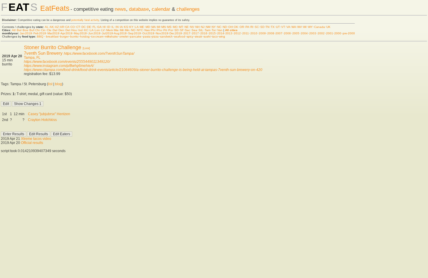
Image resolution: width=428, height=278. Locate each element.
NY (214, 26)
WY (310, 26)
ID (108, 26)
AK (52, 26)
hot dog (85, 36)
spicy (190, 36)
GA (99, 26)
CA (67, 26)
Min (127, 30)
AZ (57, 26)
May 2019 (80, 33)
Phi (153, 30)
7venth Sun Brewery (43, 53)
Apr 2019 (66, 33)
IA (121, 26)
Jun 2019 (94, 33)
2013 (228, 33)
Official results (32, 143)
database (139, 9)
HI (104, 26)
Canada (319, 26)
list (50, 84)
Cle (49, 30)
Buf (31, 30)
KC (86, 30)
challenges (188, 9)
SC (257, 26)
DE (89, 26)
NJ (202, 26)
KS (126, 26)
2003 (312, 33)
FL (94, 26)
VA (288, 26)
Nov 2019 (162, 33)
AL (47, 26)
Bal (19, 30)
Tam (207, 30)
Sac (187, 30)
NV (192, 26)
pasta (147, 36)
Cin (43, 30)
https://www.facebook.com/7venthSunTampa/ (99, 53)
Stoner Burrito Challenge (52, 47)
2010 (253, 33)
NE (187, 26)
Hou (74, 30)
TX (273, 26)
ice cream (97, 36)
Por (170, 30)
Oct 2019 (148, 33)
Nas (147, 30)
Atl (13, 30)
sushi (207, 36)
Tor (214, 30)
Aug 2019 (120, 33)
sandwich (166, 36)
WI (305, 26)
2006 (287, 33)
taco (215, 36)
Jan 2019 (26, 33)
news (120, 9)
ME (142, 26)
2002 (321, 33)
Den (61, 30)
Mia (116, 30)
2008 (270, 33)
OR (242, 26)
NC (219, 26)
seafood (179, 36)
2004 (304, 33)
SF (182, 30)
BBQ (40, 36)
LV (103, 30)
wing (222, 36)
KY (131, 26)
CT (78, 26)
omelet (123, 36)
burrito (74, 36)
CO (72, 26)
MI (158, 26)
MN (163, 26)
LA (136, 26)
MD (148, 26)
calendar (161, 9)
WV (299, 26)
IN (117, 26)
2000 (337, 33)
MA (153, 26)
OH (230, 26)
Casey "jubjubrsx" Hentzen (49, 114)
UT (278, 26)
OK (236, 26)
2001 (329, 33)
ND (225, 26)
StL (201, 30)
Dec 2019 (175, 33)
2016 (203, 33)
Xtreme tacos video (36, 139)
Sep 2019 (134, 33)
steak (198, 36)
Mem (109, 30)
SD (262, 26)
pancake (136, 36)
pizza (155, 36)
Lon (97, 30)
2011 (245, 33)
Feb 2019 (39, 33)
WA (293, 26)
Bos (25, 30)
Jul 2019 (107, 33)
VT (283, 26)
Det (68, 30)
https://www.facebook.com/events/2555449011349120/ (67, 62)
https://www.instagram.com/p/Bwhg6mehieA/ (59, 66)
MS (169, 26)
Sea (194, 30)
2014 (220, 33)
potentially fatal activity (85, 20)
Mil (121, 30)
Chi (37, 30)
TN (267, 26)
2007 (278, 33)
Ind (80, 30)
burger (64, 36)
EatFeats (55, 8)
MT (181, 26)
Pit (165, 30)
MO (175, 26)
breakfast (52, 36)
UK (328, 26)
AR (62, 26)
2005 (295, 33)
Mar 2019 (53, 33)
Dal (55, 30)
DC (84, 26)
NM (208, 26)
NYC (140, 30)
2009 (262, 33)
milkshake (111, 36)
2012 (237, 33)
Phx (159, 30)
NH (197, 26)
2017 (186, 33)
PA (247, 26)
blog (58, 84)
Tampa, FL (32, 58)
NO (133, 30)
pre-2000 (349, 33)
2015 (212, 33)
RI (251, 26)
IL (113, 26)
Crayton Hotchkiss (42, 120)
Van (219, 30)
